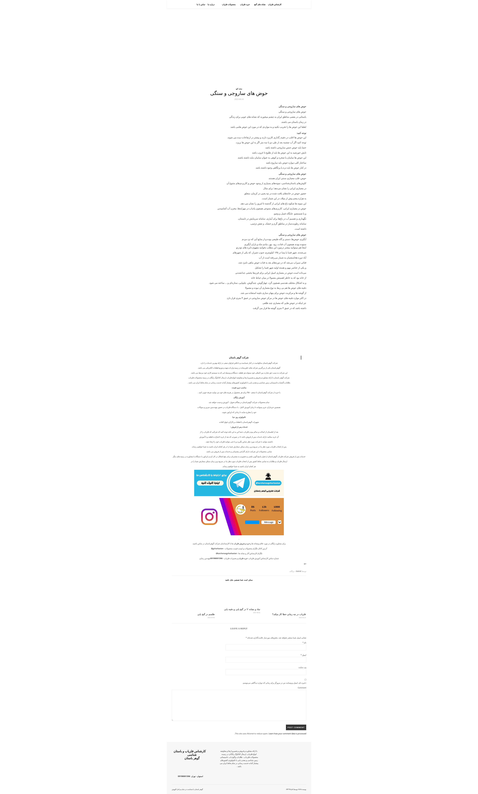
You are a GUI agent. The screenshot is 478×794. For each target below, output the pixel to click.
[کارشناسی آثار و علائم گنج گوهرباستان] (297, 4)
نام (304, 642)
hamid (298, 571)
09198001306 (184, 776)
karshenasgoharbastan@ (226, 553)
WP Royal (289, 789)
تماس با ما (201, 4)
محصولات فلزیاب (229, 4)
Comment (302, 687)
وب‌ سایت (302, 667)
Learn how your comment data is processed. (270, 733)
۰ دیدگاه (293, 571)
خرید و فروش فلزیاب (242, 543)
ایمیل (303, 655)
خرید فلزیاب (245, 4)
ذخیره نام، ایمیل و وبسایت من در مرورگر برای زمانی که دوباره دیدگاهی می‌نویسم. (274, 683)
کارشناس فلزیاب (274, 4)
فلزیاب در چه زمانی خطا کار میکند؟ (289, 614)
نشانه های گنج (260, 4)
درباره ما (211, 4)
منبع (305, 563)
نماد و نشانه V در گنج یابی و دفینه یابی (242, 609)
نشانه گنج (239, 89)
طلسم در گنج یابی (206, 614)
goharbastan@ (217, 548)
